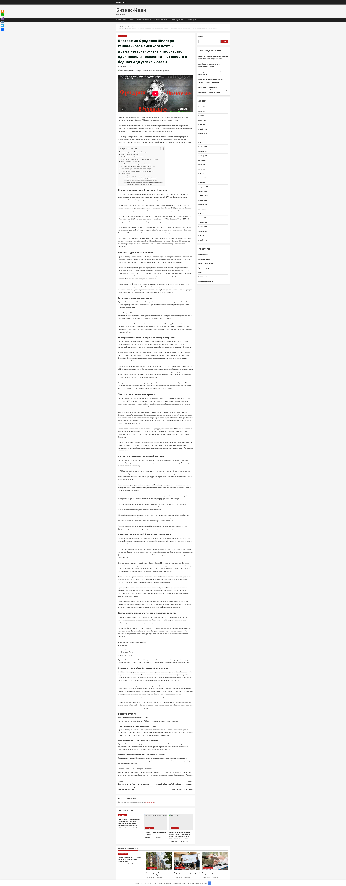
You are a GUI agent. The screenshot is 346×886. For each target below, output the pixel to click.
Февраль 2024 (203, 187)
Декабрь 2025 (203, 129)
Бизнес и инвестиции (144, 20)
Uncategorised (121, 20)
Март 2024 (201, 182)
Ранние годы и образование (129, 154)
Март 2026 (201, 124)
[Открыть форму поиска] (229, 20)
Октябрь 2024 (202, 151)
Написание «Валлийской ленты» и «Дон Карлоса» (139, 171)
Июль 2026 (201, 107)
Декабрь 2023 (203, 195)
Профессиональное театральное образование (137, 164)
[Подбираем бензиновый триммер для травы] (155, 822)
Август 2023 (202, 209)
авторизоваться (149, 802)
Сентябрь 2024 (203, 155)
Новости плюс (203, 277)
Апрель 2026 (202, 120)
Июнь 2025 (201, 138)
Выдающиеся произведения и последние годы (136, 169)
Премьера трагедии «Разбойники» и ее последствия (139, 166)
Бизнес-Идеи (131, 10)
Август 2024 (202, 160)
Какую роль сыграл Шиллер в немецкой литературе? (142, 180)
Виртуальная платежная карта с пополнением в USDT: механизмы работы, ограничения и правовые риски (212, 89)
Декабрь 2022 (203, 222)
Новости (131, 20)
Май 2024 (201, 173)
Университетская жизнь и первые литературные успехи (141, 159)
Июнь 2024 (201, 169)
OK (209, 883)
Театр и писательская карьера (130, 161)
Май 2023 (201, 213)
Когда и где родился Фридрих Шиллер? (138, 176)
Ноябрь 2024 (202, 147)
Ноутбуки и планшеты (160, 20)
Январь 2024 (202, 191)
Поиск (200, 36)
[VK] (2, 22)
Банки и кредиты (191, 20)
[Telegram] (2, 25)
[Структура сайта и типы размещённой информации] (187, 861)
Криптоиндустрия (177, 20)
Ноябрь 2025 (202, 133)
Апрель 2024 (202, 178)
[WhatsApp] (2, 15)
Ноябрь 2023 (202, 200)
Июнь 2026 (201, 111)
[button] (161, 149)
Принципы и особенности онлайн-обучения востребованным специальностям (129, 859)
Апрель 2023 (202, 218)
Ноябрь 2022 (202, 227)
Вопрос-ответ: (125, 173)
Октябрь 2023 (202, 204)
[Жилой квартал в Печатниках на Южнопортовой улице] (159, 861)
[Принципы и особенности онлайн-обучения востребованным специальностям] (131, 853)
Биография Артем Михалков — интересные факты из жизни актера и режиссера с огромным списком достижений (136, 785)
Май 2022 (201, 235)
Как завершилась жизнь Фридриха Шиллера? (140, 184)
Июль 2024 (201, 164)
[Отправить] (2, 29)
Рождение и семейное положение (134, 157)
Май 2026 (201, 116)
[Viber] (2, 18)
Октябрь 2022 (202, 231)
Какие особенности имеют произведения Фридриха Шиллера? (145, 182)
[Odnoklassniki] (2, 11)
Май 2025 (201, 142)
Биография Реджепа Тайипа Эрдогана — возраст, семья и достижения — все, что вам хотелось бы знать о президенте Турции (174, 785)
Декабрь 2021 (203, 240)
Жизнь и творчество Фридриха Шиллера (134, 152)
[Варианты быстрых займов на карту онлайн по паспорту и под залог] (215, 861)
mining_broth (122, 66)
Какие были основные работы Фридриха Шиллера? (142, 178)
